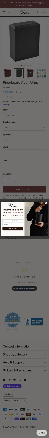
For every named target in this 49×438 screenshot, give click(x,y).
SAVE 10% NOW (12, 228)
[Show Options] (22, 224)
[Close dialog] (46, 203)
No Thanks (13, 233)
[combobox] (12, 224)
